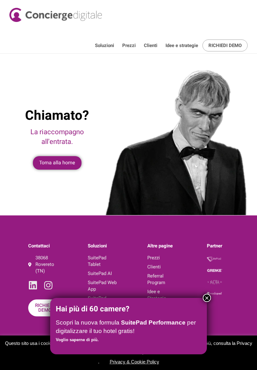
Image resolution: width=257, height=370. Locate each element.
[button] (104, 360)
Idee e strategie (181, 45)
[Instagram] (48, 285)
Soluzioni (104, 45)
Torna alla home (57, 162)
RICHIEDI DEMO (225, 45)
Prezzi (129, 45)
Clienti (150, 45)
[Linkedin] (33, 285)
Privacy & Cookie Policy (134, 361)
